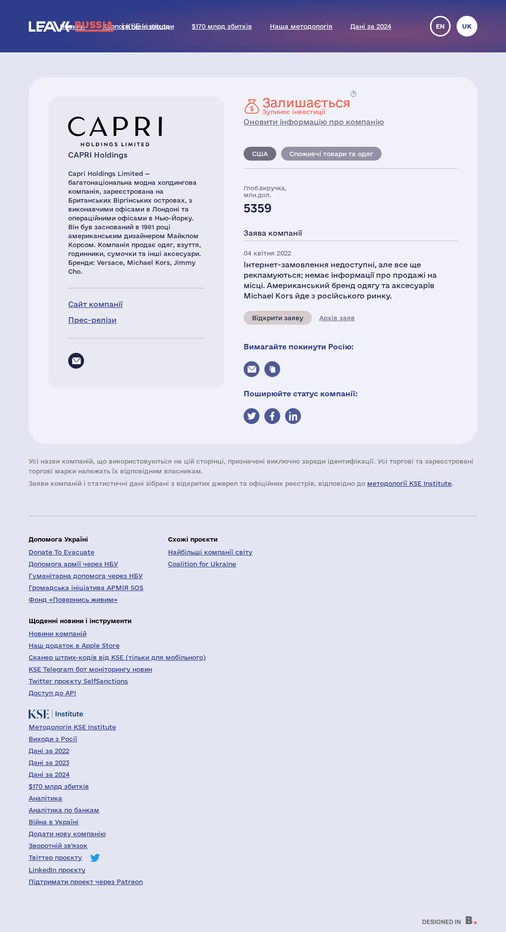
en (440, 26)
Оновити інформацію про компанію (314, 122)
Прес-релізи (92, 320)
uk (467, 26)
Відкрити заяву (277, 317)
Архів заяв (337, 317)
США (260, 153)
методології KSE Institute (409, 483)
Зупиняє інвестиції (306, 106)
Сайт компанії (95, 304)
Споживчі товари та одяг (331, 153)
